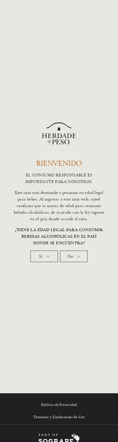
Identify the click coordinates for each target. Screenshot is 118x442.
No (70, 256)
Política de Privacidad (59, 405)
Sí (40, 256)
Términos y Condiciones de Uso (59, 417)
